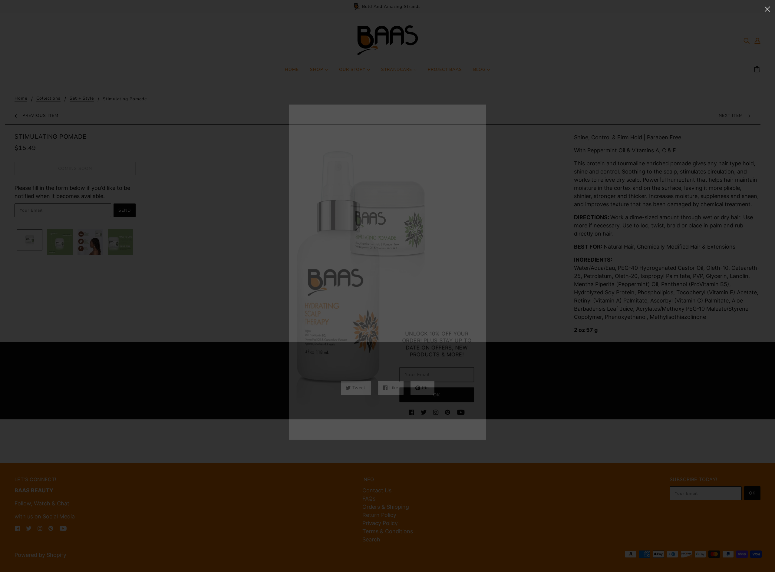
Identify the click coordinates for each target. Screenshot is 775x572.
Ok (433, 399)
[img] (409, 415)
